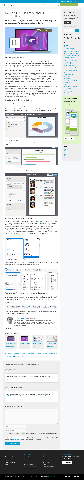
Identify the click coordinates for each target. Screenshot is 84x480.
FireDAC (75, 70)
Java (64, 72)
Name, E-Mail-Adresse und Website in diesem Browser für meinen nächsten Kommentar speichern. (32, 433)
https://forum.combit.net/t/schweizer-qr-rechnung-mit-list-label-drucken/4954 (27, 396)
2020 (65, 154)
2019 (65, 156)
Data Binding (73, 57)
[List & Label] (9, 5)
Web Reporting (68, 91)
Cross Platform (67, 57)
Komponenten (68, 75)
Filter (51, 353)
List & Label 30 (68, 78)
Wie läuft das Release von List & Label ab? (16, 356)
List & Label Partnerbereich (30, 468)
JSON (67, 72)
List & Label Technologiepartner (31, 466)
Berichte (11, 353)
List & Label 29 (67, 76)
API (70, 51)
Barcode (77, 51)
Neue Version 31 (9, 456)
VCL (65, 89)
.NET (8, 353)
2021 (65, 152)
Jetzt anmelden (69, 138)
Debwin (74, 61)
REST (74, 84)
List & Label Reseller (28, 464)
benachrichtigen (16, 439)
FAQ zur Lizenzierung (10, 462)
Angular (66, 51)
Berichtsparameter (26, 353)
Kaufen (6, 464)
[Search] (77, 30)
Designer (39, 353)
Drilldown (67, 68)
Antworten (9, 379)
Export (66, 70)
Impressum (63, 1)
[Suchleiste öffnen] (80, 5)
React (68, 82)
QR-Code (65, 82)
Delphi (65, 63)
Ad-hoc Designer (69, 49)
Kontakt (58, 1)
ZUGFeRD (66, 92)
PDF (75, 80)
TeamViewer (27, 458)
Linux (75, 74)
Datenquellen (34, 353)
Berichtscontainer (17, 353)
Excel (76, 68)
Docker (73, 65)
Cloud (77, 55)
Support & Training (54, 5)
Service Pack (67, 86)
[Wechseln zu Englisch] (75, 1)
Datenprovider (68, 59)
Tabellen (55, 353)
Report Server (68, 84)
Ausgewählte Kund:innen (48, 466)
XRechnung (74, 91)
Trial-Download (73, 5)
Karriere (45, 458)
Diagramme (44, 353)
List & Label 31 (67, 80)
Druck (48, 353)
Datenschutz (51, 476)
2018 (65, 157)
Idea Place (42, 221)
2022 (65, 151)
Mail (72, 80)
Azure (72, 51)
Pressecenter (46, 462)
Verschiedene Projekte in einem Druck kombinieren (18, 355)
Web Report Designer (10, 458)
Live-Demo (63, 5)
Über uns (45, 456)
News (44, 460)
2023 (65, 149)
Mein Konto (69, 1)
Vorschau (70, 89)
